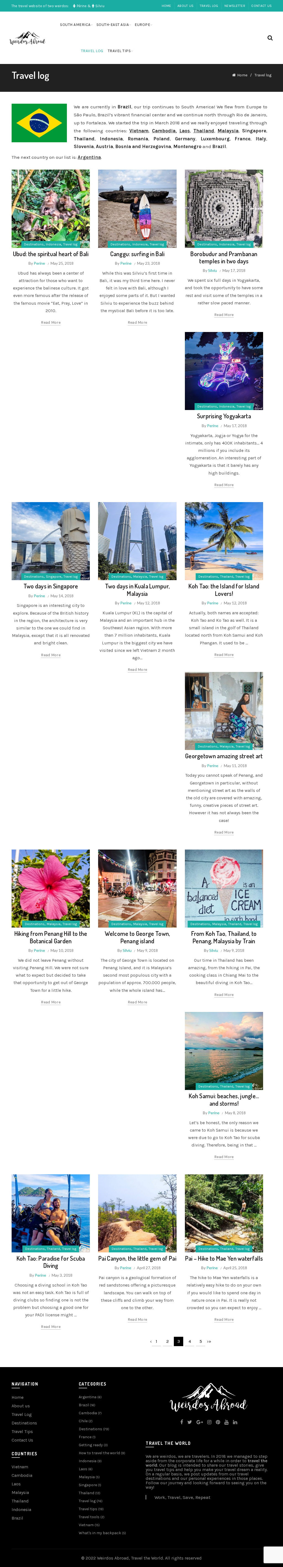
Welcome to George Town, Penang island (137, 937)
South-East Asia (112, 24)
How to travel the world (99, 1453)
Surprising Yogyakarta (224, 416)
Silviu (212, 270)
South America (75, 24)
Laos (16, 1483)
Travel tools (89, 1517)
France (85, 1437)
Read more (51, 322)
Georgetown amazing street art (224, 756)
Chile (83, 1421)
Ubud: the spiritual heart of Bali (51, 254)
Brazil (17, 1518)
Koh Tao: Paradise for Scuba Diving (51, 1261)
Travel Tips (22, 1431)
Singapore (53, 576)
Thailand (226, 576)
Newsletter (234, 6)
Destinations (34, 244)
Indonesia (53, 244)
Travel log (209, 6)
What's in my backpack (100, 1533)
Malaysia (228, 130)
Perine (39, 263)
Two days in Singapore (50, 586)
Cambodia (163, 130)
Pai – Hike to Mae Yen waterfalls (224, 1258)
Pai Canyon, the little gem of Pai (137, 1258)
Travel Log (22, 1414)
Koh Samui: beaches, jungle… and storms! (224, 1099)
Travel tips (119, 51)
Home (166, 6)
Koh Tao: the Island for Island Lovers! (223, 589)
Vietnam (138, 130)
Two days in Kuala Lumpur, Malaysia (137, 589)
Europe (142, 24)
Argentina (87, 1397)
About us (185, 6)
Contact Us (261, 6)
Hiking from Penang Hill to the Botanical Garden (50, 937)
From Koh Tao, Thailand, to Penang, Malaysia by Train (223, 937)
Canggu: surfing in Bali (137, 254)
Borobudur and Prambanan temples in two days (223, 257)
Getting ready (91, 1445)
